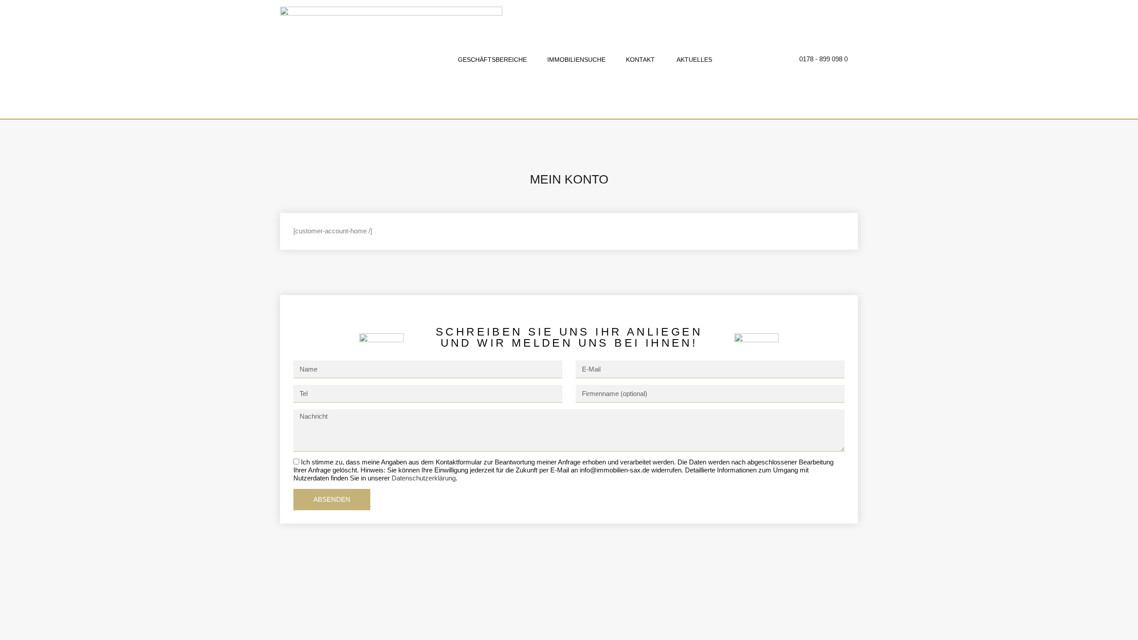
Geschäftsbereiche (492, 59)
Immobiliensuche (575, 59)
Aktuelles (692, 59)
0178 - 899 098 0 (823, 59)
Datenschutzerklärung (424, 478)
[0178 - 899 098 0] (788, 59)
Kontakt (639, 59)
